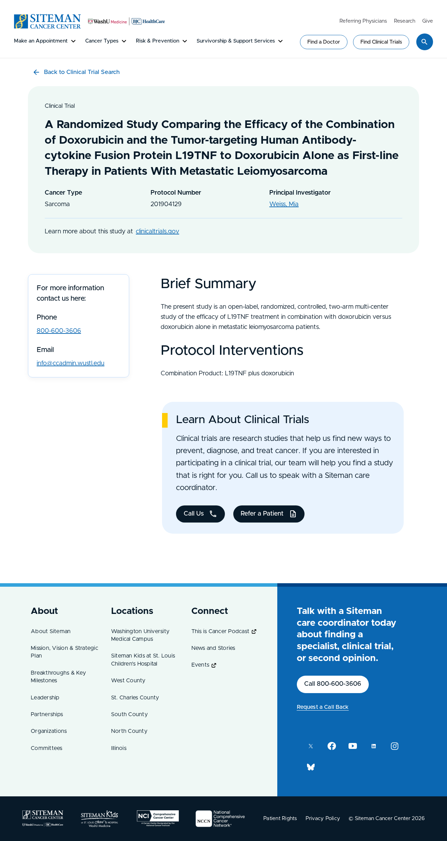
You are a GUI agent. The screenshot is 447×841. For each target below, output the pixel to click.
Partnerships (47, 714)
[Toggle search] (424, 41)
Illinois (118, 748)
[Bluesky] (310, 767)
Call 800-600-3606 (332, 684)
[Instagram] (394, 746)
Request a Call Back (323, 707)
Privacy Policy (323, 818)
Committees (47, 748)
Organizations (49, 731)
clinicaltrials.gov (157, 231)
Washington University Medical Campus (140, 635)
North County (129, 731)
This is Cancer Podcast (220, 631)
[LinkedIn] (373, 746)
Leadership (45, 697)
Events (200, 665)
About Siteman (51, 631)
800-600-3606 (59, 331)
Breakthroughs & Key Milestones (58, 676)
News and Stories (213, 648)
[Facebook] (331, 746)
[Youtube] (352, 746)
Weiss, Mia (284, 204)
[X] (310, 746)
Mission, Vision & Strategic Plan (64, 652)
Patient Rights (280, 818)
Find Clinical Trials (381, 42)
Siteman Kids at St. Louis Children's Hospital (143, 659)
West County (128, 680)
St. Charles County (135, 697)
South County (129, 714)
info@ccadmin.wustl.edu (70, 363)
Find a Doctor (323, 42)
